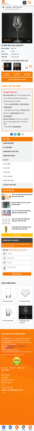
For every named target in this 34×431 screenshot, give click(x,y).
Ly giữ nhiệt (8, 147)
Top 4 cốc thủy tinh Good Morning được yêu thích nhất (22, 195)
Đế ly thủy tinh (9, 180)
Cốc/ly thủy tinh (17, 7)
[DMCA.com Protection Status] (17, 361)
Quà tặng (8, 7)
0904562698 (8, 116)
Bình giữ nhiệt (9, 143)
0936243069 (14, 113)
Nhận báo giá (16, 274)
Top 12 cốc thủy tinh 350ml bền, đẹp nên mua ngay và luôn (21, 211)
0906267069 (25, 110)
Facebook (5, 368)
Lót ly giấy (7, 164)
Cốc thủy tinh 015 (7, 301)
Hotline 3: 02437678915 (27, 74)
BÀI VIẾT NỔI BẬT (8, 190)
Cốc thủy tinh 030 (24, 301)
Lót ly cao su (8, 176)
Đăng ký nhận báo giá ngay (17, 80)
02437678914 (24, 104)
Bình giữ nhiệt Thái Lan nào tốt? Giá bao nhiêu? (21, 203)
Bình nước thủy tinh (11, 151)
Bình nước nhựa (9, 156)
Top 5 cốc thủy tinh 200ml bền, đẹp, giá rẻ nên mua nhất (21, 220)
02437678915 (14, 104)
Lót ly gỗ (7, 168)
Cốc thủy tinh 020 (7, 320)
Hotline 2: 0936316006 (17, 74)
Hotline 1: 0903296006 (6, 74)
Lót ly (6, 160)
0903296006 (8, 107)
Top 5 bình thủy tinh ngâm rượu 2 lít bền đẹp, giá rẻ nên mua (21, 228)
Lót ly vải (7, 172)
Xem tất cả (17, 235)
